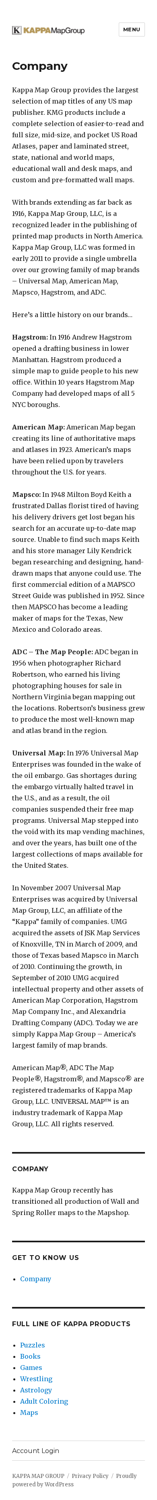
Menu (131, 29)
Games (31, 1368)
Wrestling (36, 1379)
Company (35, 1279)
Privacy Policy (90, 1476)
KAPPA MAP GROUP (38, 1476)
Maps (29, 1412)
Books (30, 1356)
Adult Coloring (44, 1401)
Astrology (36, 1390)
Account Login (35, 1451)
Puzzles (32, 1345)
